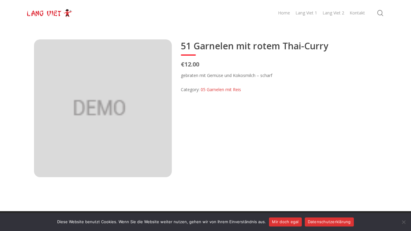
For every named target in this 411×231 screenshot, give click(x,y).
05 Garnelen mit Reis (221, 89)
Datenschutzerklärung (329, 221)
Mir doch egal (285, 221)
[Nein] (403, 222)
